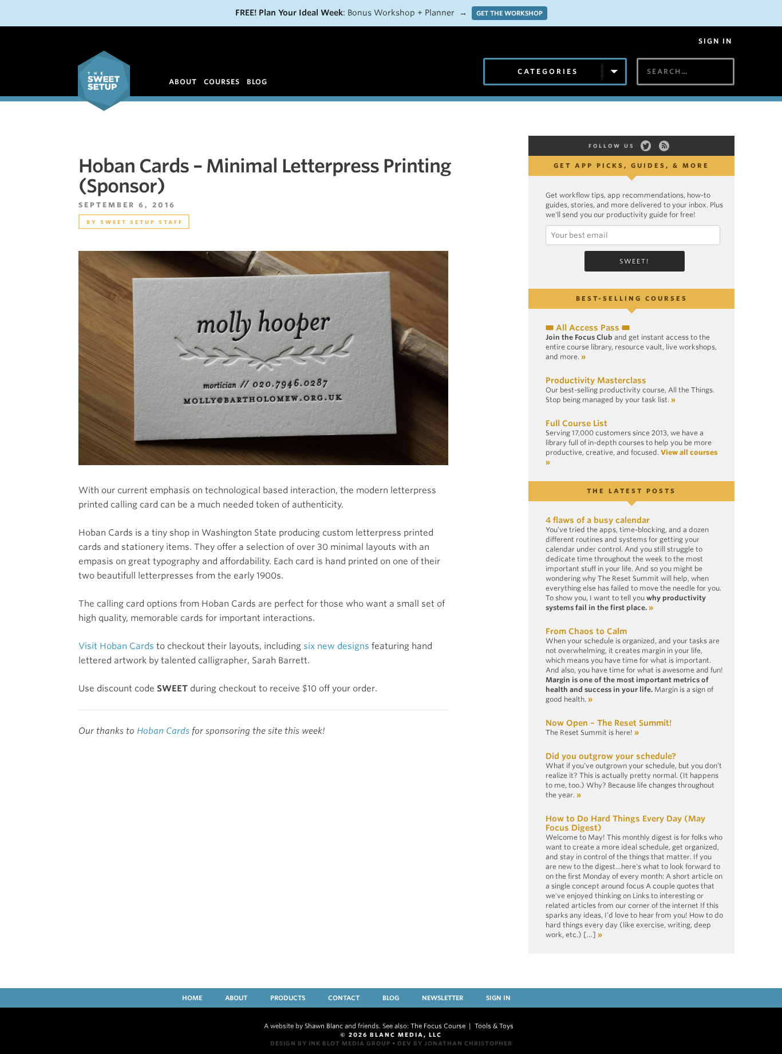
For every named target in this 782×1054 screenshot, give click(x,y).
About (236, 998)
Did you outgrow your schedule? (611, 756)
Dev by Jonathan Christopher (454, 1043)
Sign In (715, 41)
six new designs (336, 646)
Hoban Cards (163, 731)
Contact (344, 998)
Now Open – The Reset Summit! (609, 722)
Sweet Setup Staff (141, 222)
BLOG (257, 81)
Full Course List (576, 423)
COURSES (222, 81)
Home (192, 998)
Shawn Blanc (324, 1026)
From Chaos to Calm (586, 631)
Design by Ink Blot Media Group (330, 1043)
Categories (548, 71)
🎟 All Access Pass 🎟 (588, 327)
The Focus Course (437, 1026)
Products (287, 998)
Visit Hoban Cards (116, 646)
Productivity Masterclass (596, 380)
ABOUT (183, 81)
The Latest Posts (631, 491)
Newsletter (442, 998)
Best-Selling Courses (632, 298)
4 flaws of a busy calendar (598, 520)
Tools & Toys (494, 1026)
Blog (390, 998)
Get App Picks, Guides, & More (631, 166)
